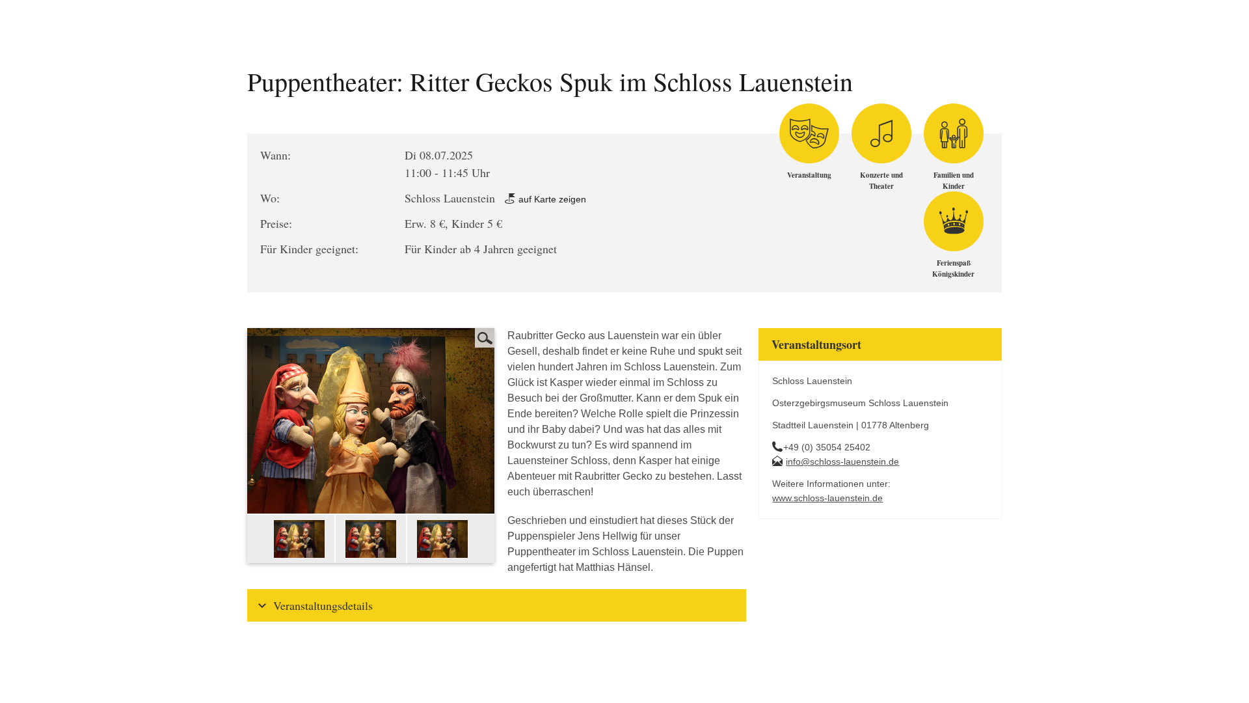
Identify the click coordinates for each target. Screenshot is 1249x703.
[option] (300, 539)
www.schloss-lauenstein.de (827, 498)
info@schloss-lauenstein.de (842, 461)
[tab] (496, 605)
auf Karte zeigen (551, 199)
